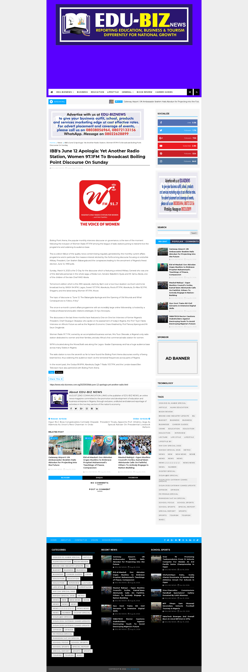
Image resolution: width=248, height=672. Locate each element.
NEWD (162, 458)
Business (82, 92)
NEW (170, 454)
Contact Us (81, 540)
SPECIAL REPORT (167, 511)
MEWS (162, 454)
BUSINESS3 (164, 424)
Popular (177, 241)
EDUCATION (188, 429)
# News (59, 372)
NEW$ (192, 454)
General (127, 92)
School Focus (166, 502)
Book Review (144, 92)
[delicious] (197, 540)
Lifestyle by (165, 441)
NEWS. (162, 467)
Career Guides (164, 92)
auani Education (179, 407)
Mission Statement (112, 540)
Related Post (56, 432)
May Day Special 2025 (170, 446)
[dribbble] (183, 540)
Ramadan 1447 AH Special (172, 498)
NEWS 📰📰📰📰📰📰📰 (169, 463)
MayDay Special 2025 (169, 450)
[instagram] (194, 540)
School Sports (185, 502)
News (102, 101)
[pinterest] (176, 540)
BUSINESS (187, 420)
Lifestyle (113, 92)
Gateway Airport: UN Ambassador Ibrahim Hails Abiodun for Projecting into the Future (145, 101)
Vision (94, 540)
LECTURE (163, 437)
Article (163, 407)
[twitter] (168, 540)
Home (52, 143)
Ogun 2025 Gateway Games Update (177, 485)
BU (193, 416)
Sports (182, 511)
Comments (192, 241)
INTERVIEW (180, 433)
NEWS (179, 458)
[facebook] (165, 540)
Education (97, 92)
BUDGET (163, 420)
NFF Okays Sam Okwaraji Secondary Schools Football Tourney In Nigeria (178, 605)
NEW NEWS (181, 454)
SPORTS (162, 515)
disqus (99, 478)
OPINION (175, 490)
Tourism (174, 515)
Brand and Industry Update (174, 416)
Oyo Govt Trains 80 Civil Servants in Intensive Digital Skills (182, 305)
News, (80, 168)
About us (66, 540)
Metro (187, 450)
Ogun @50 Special (168, 475)
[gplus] (172, 540)
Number (172, 467)
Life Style (176, 437)
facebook (133, 478)
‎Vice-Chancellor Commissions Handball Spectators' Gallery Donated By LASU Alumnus (178, 592)
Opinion (163, 490)
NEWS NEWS (189, 463)
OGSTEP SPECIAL (167, 471)
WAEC (162, 520)
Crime (162, 429)
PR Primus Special (168, 494)
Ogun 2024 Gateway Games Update (173, 480)
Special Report (187, 507)
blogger (65, 478)
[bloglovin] (179, 540)
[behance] (190, 540)
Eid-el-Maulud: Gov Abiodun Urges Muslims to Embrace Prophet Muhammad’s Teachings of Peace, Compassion (97, 462)
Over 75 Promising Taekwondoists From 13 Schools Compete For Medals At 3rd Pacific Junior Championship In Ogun (178, 562)
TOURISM (186, 515)
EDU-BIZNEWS (64, 92)
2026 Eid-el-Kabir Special (172, 403)
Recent (163, 241)
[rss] (186, 540)
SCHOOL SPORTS (167, 507)
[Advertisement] (124, 65)
